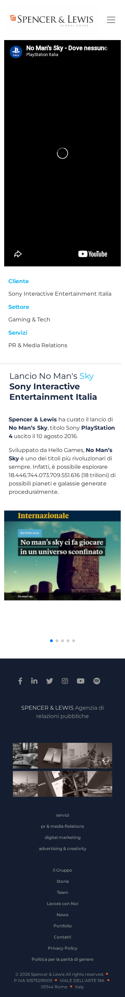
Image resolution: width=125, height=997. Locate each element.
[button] (51, 640)
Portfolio (62, 925)
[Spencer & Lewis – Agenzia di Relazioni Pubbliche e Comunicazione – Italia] (51, 20)
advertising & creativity (62, 848)
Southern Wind (97, 785)
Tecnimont (97, 757)
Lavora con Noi (62, 903)
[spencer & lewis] (21, 681)
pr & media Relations (62, 826)
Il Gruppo (62, 870)
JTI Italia (72, 757)
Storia (63, 881)
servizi (62, 815)
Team (62, 892)
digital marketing (63, 837)
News (62, 914)
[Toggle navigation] (111, 20)
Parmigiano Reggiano (22, 757)
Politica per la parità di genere (62, 959)
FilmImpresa (47, 785)
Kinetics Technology (22, 785)
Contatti (62, 937)
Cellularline (47, 757)
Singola (72, 785)
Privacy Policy (62, 948)
